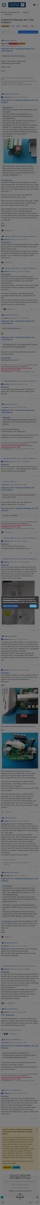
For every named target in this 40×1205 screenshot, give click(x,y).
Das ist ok (33, 606)
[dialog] (20, 602)
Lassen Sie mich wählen (10, 606)
